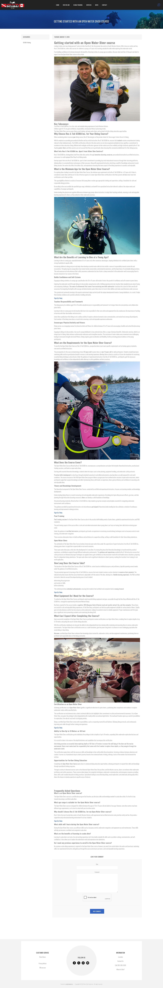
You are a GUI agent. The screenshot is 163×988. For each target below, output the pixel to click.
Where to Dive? (120, 969)
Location (120, 957)
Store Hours (42, 957)
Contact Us (120, 961)
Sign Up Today (58, 298)
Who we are (42, 968)
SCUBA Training (27, 42)
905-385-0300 (122, 965)
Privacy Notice (42, 963)
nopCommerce (69, 984)
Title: (97, 864)
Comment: (97, 872)
